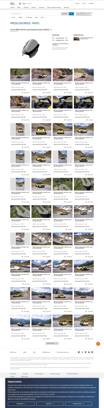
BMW (24, 352)
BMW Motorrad (46, 352)
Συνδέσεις (25, 373)
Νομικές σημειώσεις (55, 373)
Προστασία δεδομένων (72, 373)
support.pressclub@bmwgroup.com (84, 15)
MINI (34, 352)
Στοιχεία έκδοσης (39, 373)
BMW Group (13, 352)
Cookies (12, 376)
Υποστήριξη (13, 373)
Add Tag (65, 13)
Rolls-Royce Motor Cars (63, 352)
